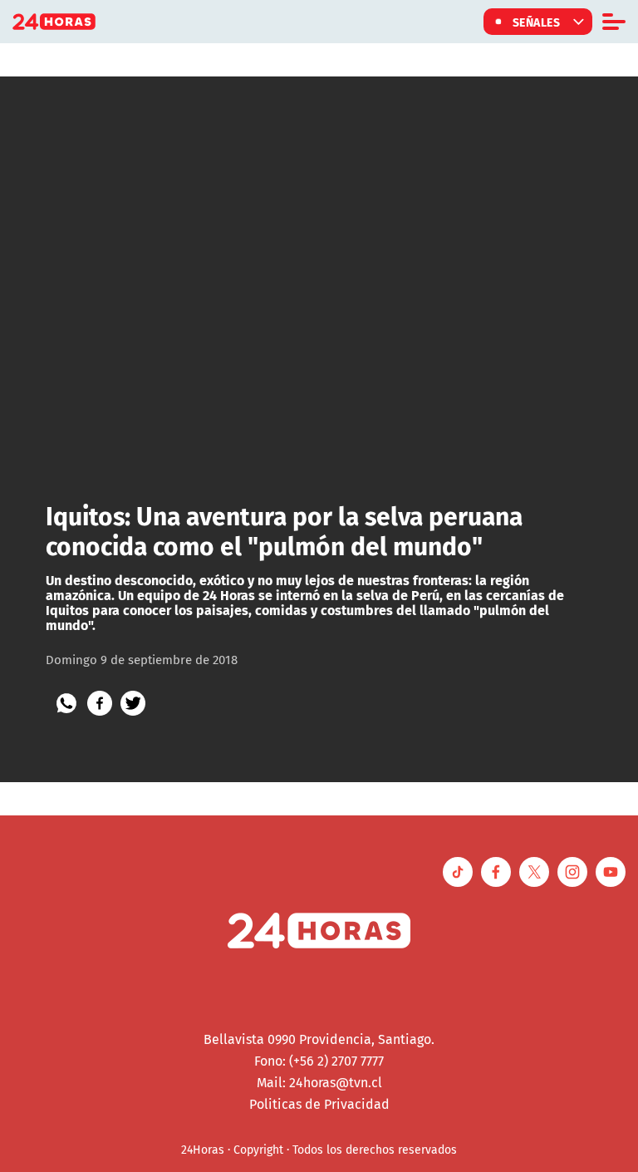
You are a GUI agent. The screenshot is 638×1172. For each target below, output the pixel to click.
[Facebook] (99, 703)
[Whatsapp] (66, 703)
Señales (537, 21)
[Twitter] (132, 703)
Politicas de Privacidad (319, 1104)
